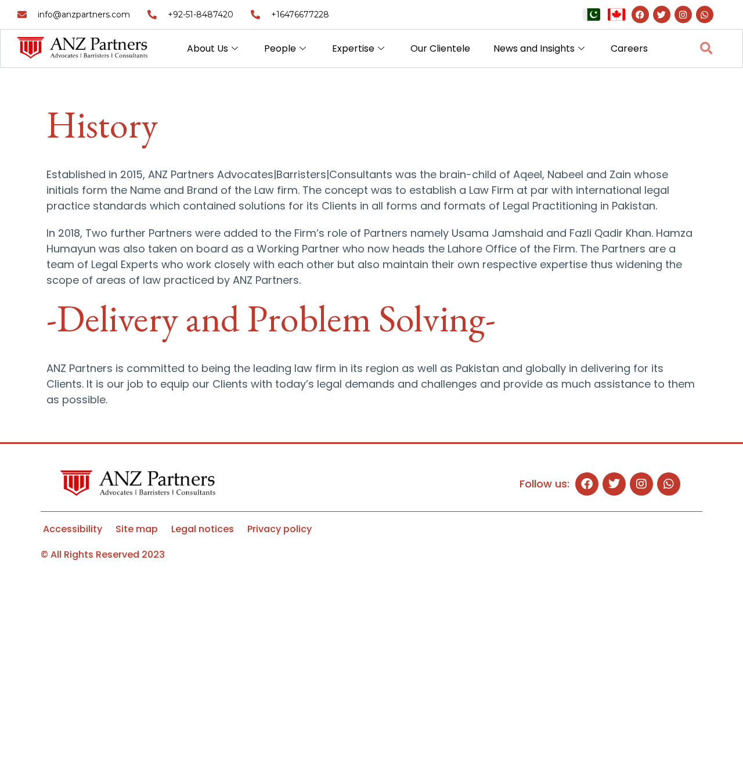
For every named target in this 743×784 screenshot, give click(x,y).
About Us (207, 48)
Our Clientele (440, 48)
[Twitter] (661, 14)
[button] (706, 48)
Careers (629, 48)
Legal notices (202, 529)
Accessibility (72, 529)
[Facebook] (640, 14)
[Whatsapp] (704, 14)
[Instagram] (683, 14)
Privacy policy (279, 529)
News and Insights (534, 48)
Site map (137, 529)
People (280, 48)
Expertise (353, 48)
